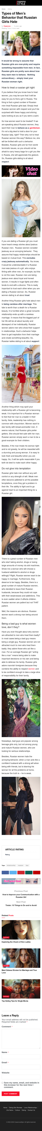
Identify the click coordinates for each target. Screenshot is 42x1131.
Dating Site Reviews (15, 1107)
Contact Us (31, 1110)
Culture (17, 1110)
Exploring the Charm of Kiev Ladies (16, 942)
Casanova (7, 26)
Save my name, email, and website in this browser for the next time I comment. (21, 1085)
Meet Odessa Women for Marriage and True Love (19, 971)
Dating (10, 9)
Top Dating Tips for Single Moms (15, 1001)
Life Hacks (9, 1110)
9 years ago (18, 26)
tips (27, 865)
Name (5, 1052)
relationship (11, 865)
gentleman (35, 127)
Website (5, 1073)
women (31, 668)
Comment (7, 1026)
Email (5, 1062)
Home (3, 9)
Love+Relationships (30, 1107)
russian (20, 865)
